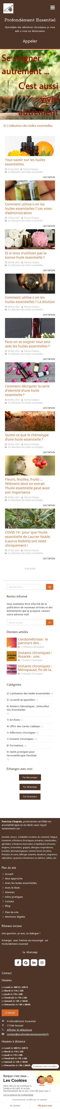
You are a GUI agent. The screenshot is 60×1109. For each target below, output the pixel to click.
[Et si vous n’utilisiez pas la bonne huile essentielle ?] (30, 239)
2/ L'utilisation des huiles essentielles (28, 693)
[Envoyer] (49, 622)
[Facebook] (18, 962)
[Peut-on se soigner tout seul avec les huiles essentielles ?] (30, 328)
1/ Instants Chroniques (20, 739)
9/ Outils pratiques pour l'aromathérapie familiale (21, 753)
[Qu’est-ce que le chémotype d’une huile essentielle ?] (30, 421)
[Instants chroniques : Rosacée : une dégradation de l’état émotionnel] (12, 656)
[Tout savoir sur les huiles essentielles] (30, 146)
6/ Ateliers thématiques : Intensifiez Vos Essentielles (28, 707)
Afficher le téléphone (19, 1029)
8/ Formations (15, 745)
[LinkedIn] (34, 962)
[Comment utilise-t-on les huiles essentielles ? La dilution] (30, 284)
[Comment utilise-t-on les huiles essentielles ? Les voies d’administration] (30, 190)
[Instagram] (42, 962)
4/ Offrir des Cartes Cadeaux (23, 726)
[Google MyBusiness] (26, 962)
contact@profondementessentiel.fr (28, 1034)
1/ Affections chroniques (21, 732)
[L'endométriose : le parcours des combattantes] (12, 643)
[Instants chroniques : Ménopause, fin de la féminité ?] (12, 669)
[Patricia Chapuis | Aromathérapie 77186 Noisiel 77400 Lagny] (8, 8)
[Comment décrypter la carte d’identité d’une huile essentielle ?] (30, 372)
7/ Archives (13, 719)
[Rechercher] (49, 587)
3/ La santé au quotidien (21, 699)
